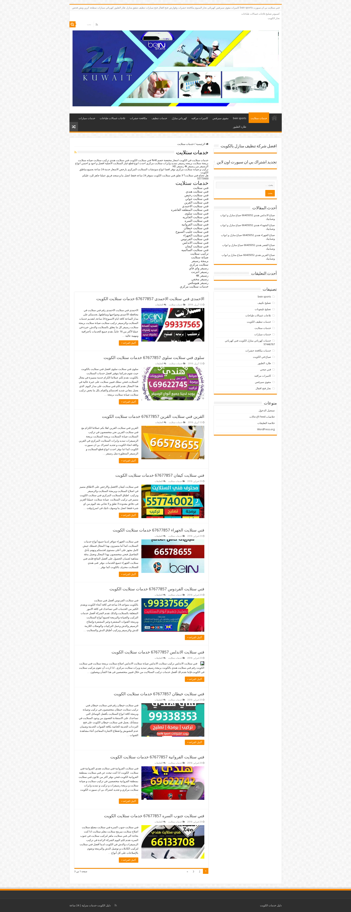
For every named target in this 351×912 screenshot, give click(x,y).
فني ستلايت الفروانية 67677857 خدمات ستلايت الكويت (157, 757)
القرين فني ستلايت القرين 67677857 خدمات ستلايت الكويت (153, 416)
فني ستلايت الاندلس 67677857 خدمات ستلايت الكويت (158, 652)
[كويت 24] (176, 67)
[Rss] (96, 24)
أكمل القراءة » (128, 343)
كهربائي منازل (179, 118)
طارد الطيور (239, 126)
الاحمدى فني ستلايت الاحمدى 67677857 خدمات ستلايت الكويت (150, 298)
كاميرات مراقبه (199, 118)
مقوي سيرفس (220, 118)
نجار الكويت (274, 18)
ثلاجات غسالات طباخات (112, 118)
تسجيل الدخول (267, 410)
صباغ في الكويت (262, 356)
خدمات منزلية (89, 905)
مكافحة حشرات (138, 118)
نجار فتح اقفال (263, 388)
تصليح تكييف (264, 302)
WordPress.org (266, 429)
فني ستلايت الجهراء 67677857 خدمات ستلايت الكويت (158, 530)
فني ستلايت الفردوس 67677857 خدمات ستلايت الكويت (156, 588)
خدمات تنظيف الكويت (259, 321)
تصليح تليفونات (263, 309)
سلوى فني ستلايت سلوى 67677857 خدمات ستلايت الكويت (154, 357)
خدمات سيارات (87, 118)
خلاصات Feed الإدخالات (262, 416)
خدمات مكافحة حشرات (258, 350)
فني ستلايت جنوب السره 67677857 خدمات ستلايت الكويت (154, 815)
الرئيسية (274, 117)
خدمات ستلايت (259, 118)
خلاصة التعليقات (266, 423)
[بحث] (72, 24)
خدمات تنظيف (159, 118)
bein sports (239, 118)
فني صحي (265, 369)
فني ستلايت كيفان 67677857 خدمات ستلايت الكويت (159, 475)
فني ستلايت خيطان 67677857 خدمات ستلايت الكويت (159, 693)
